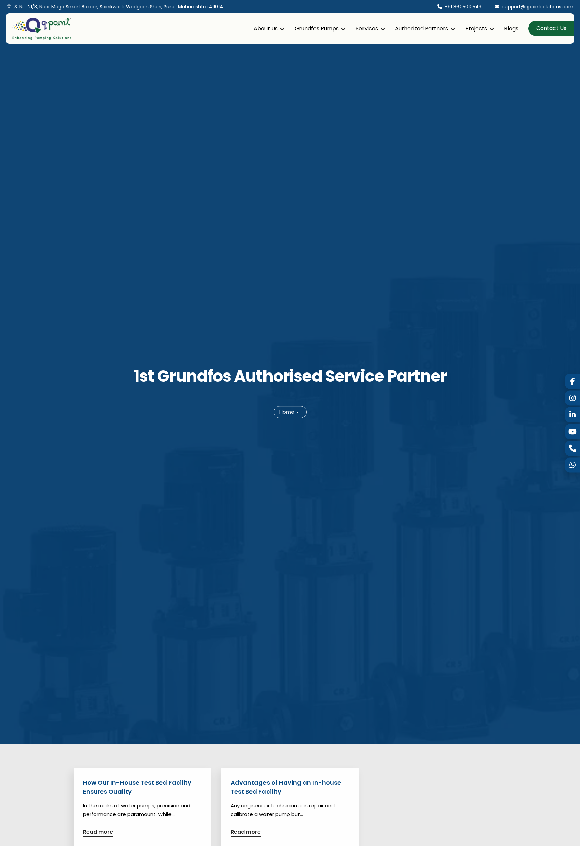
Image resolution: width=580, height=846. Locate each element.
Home (286, 411)
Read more (98, 832)
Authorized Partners (421, 28)
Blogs (511, 28)
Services (367, 28)
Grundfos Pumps (317, 28)
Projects (476, 28)
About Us (266, 28)
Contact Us (551, 28)
